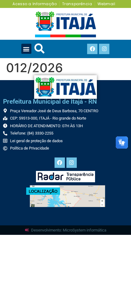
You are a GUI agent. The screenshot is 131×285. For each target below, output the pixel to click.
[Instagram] (104, 49)
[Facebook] (92, 49)
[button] (26, 49)
